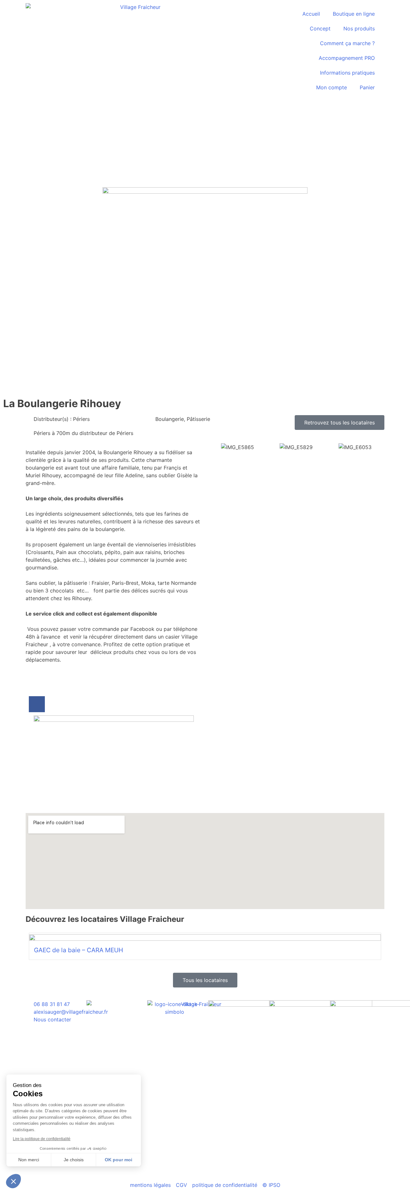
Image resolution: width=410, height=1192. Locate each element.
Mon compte (331, 87)
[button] (13, 1181)
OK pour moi (118, 1159)
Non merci (28, 1159)
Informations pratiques (347, 72)
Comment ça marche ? (347, 43)
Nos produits (359, 28)
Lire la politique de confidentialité (41, 1139)
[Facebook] (37, 704)
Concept (320, 28)
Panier (367, 87)
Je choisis (74, 1159)
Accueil (311, 14)
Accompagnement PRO (347, 58)
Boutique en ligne (354, 14)
